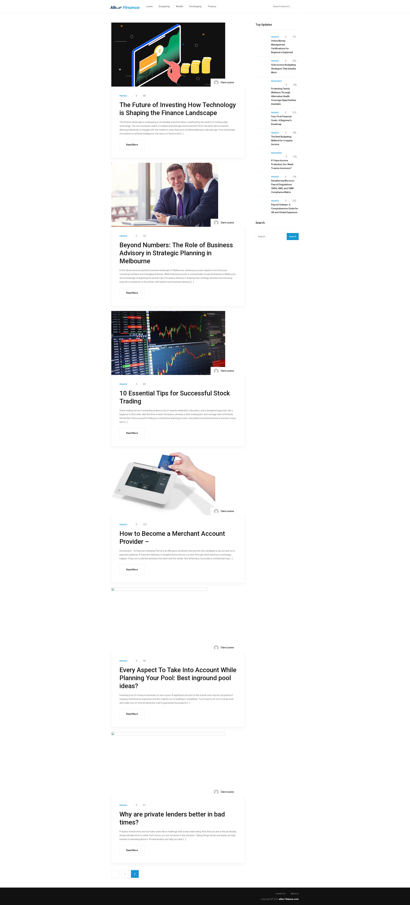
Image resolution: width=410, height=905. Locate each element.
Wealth (179, 6)
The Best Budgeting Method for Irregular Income (282, 140)
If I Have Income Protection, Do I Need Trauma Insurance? (282, 164)
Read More (132, 144)
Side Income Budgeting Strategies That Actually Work (283, 69)
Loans (149, 6)
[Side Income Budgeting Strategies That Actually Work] (261, 65)
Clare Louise (227, 82)
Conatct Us (280, 894)
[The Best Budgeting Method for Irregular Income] (261, 137)
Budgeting (164, 6)
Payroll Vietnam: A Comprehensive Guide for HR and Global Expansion (284, 208)
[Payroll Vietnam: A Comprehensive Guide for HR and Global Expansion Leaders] (261, 205)
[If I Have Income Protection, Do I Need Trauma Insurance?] (261, 157)
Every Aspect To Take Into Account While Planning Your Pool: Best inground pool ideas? (177, 678)
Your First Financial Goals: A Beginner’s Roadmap (281, 120)
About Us (295, 894)
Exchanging (195, 6)
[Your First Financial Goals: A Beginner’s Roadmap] (261, 117)
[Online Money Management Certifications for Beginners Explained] (261, 41)
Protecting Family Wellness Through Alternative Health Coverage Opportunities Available (283, 96)
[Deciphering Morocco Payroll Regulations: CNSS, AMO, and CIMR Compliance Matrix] (261, 181)
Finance (212, 6)
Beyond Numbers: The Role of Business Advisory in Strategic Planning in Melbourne (176, 253)
